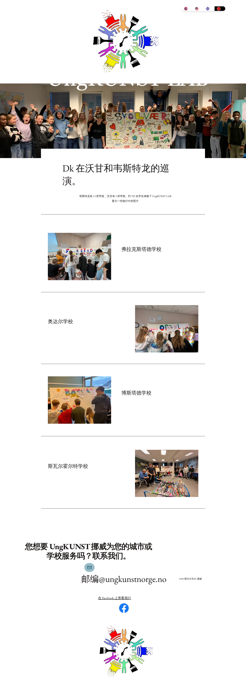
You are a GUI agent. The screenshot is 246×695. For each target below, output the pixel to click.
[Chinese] (219, 8)
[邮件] (89, 567)
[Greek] (208, 8)
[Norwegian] (187, 8)
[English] (197, 8)
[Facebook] (123, 608)
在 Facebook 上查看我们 (114, 598)
